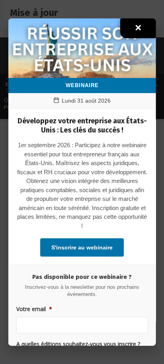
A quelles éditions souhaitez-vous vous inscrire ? (78, 344)
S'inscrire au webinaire (82, 248)
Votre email (34, 309)
